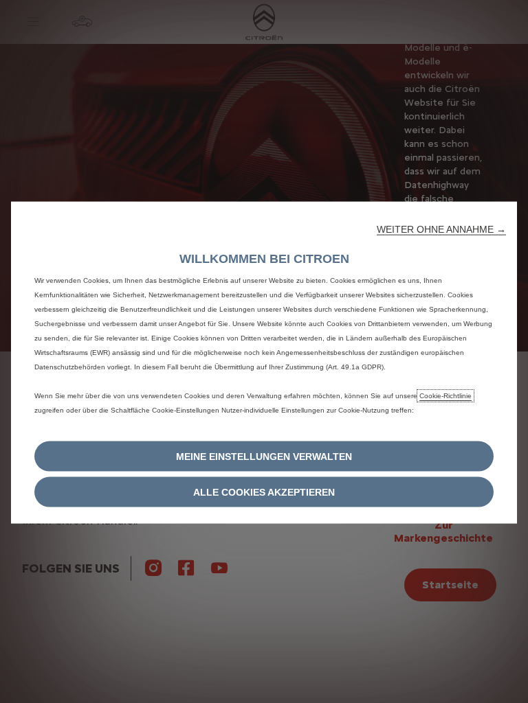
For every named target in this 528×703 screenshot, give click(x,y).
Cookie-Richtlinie (445, 396)
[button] (441, 229)
